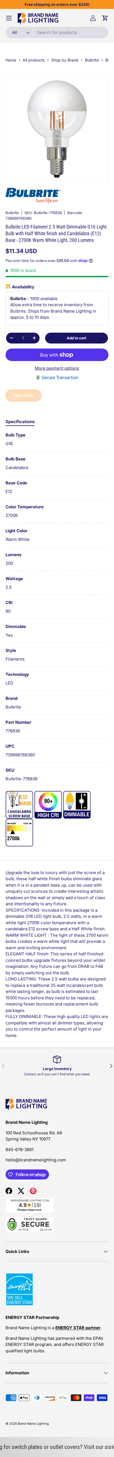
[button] (105, 18)
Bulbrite (12, 212)
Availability (23, 287)
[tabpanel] (57, 607)
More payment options (57, 368)
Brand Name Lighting (33, 1424)
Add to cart (76, 338)
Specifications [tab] (20, 421)
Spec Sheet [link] (23, 395)
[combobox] (57, 32)
